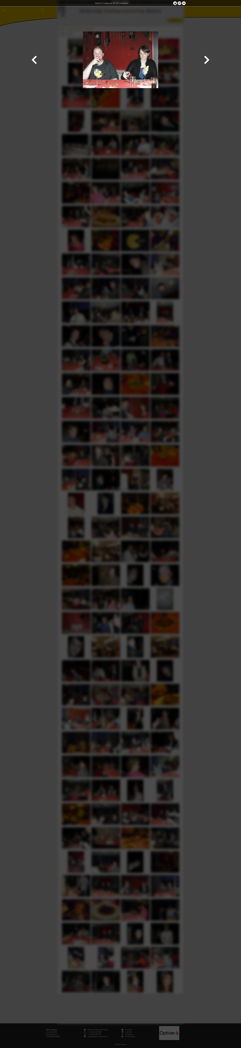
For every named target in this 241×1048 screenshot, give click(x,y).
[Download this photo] (175, 3)
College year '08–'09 (110, 3)
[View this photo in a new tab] (179, 3)
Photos (98, 3)
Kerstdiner (124, 3)
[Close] (184, 3)
